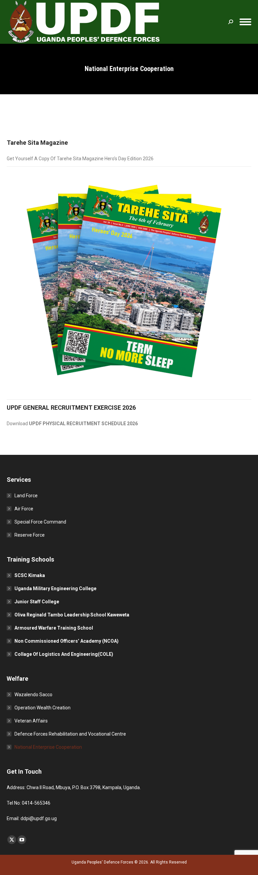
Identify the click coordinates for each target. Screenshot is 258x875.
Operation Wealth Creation (42, 707)
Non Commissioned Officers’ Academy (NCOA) (66, 641)
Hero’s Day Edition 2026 (129, 158)
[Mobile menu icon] (245, 22)
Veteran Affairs (31, 720)
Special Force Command (40, 522)
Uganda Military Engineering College (55, 588)
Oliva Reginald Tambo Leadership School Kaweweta (71, 614)
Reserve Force (29, 535)
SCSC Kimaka (29, 575)
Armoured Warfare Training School (53, 628)
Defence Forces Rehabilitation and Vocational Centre (70, 734)
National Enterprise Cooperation (48, 747)
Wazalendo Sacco (33, 694)
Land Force (26, 495)
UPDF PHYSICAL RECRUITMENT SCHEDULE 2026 (83, 423)
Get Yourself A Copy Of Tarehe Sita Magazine (55, 158)
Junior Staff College (36, 601)
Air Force (23, 508)
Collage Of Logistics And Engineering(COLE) (63, 654)
